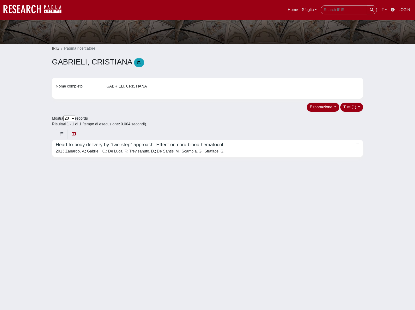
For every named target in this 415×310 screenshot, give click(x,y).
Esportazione (321, 107)
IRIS (55, 48)
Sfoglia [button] (308, 10)
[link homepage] (35, 10)
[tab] (62, 134)
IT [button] (382, 10)
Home (293, 10)
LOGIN (404, 10)
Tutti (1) (350, 107)
